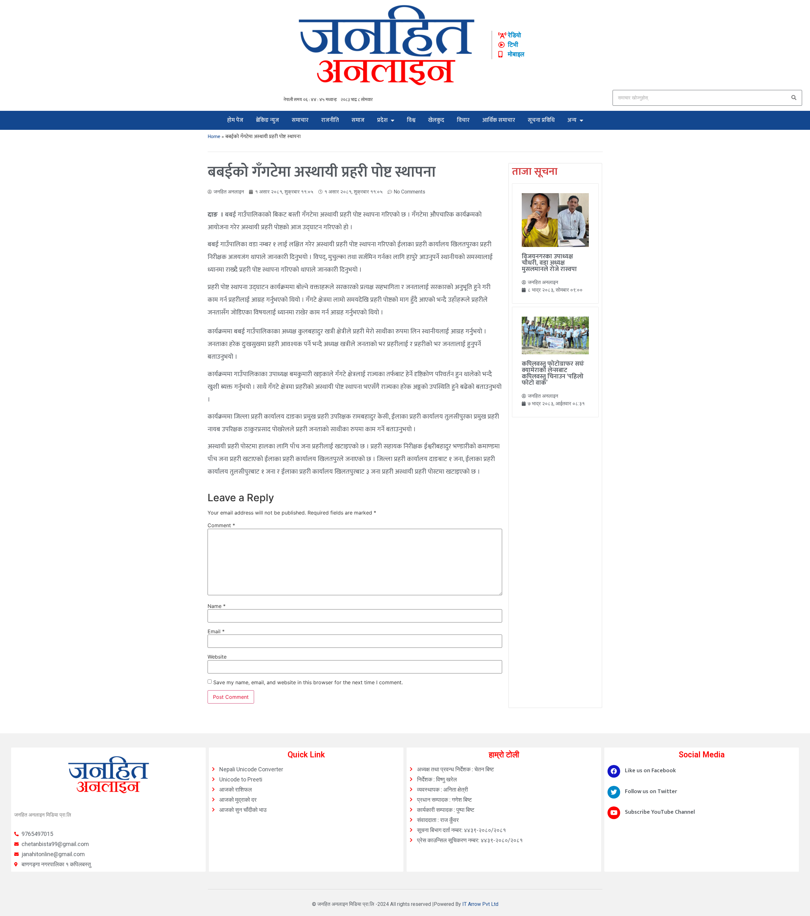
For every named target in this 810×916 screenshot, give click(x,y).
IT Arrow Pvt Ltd (480, 904)
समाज (358, 120)
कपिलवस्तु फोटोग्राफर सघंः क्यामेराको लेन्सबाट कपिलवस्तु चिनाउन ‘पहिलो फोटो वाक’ (553, 373)
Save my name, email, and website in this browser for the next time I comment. (308, 682)
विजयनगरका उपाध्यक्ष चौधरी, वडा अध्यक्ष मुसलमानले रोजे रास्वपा (549, 263)
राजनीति (330, 120)
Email (216, 631)
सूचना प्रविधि (541, 120)
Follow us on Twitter (651, 791)
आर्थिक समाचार (498, 120)
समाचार (300, 120)
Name (217, 606)
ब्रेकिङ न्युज (267, 120)
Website (217, 656)
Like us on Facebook (650, 770)
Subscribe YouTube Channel (660, 812)
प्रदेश (382, 120)
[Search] (794, 97)
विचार (463, 120)
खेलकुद (436, 120)
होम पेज (235, 120)
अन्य (571, 120)
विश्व (411, 120)
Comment (221, 525)
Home (214, 136)
